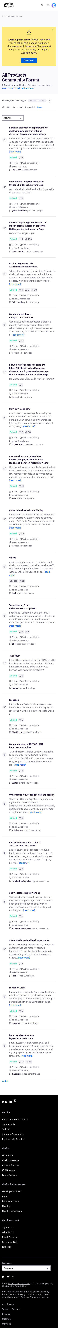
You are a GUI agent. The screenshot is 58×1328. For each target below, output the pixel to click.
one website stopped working (24, 893)
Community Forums (13, 16)
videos (12, 557)
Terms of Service (11, 1309)
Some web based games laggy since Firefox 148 (21, 1037)
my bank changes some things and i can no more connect (24, 844)
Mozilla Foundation (16, 1286)
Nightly (6, 1206)
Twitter (6, 1129)
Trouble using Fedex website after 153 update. (22, 607)
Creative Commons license (35, 1297)
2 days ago (37, 211)
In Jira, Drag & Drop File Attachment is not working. (23, 265)
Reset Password (10, 1237)
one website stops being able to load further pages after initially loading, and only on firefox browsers (28, 459)
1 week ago (29, 593)
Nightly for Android (12, 1211)
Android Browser (11, 1165)
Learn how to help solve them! (18, 88)
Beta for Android (11, 1201)
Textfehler (14, 656)
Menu (48, 5)
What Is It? (8, 1232)
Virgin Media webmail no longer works (29, 940)
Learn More (29, 60)
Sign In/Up (7, 1227)
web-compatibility (37, 101)
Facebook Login (17, 987)
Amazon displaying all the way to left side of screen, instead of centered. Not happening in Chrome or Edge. (28, 225)
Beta (4, 1196)
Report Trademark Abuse (15, 1119)
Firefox (15, 163)
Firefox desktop (10, 1160)
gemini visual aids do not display (26, 510)
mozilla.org (8, 1304)
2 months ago (34, 1074)
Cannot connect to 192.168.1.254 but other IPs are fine (26, 746)
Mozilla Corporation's (19, 1283)
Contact (6, 1324)
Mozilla (9, 1102)
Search (42, 5)
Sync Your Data (10, 1242)
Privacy (6, 1314)
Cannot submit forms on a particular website (21, 316)
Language (6, 1263)
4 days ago (38, 251)
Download (7, 1155)
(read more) (15, 151)
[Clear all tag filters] (49, 101)
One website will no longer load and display (31, 795)
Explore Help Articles (13, 1139)
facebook (14, 700)
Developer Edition (11, 1191)
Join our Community (13, 1134)
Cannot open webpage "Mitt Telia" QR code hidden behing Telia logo (26, 183)
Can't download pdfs (19, 409)
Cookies (6, 1319)
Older (5, 1081)
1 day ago (33, 170)
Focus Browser (10, 1175)
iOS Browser (8, 1170)
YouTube (8, 1277)
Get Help (6, 1247)
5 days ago (29, 498)
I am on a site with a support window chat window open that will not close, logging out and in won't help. (28, 131)
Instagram (13, 1277)
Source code (8, 1124)
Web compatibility (30, 163)
